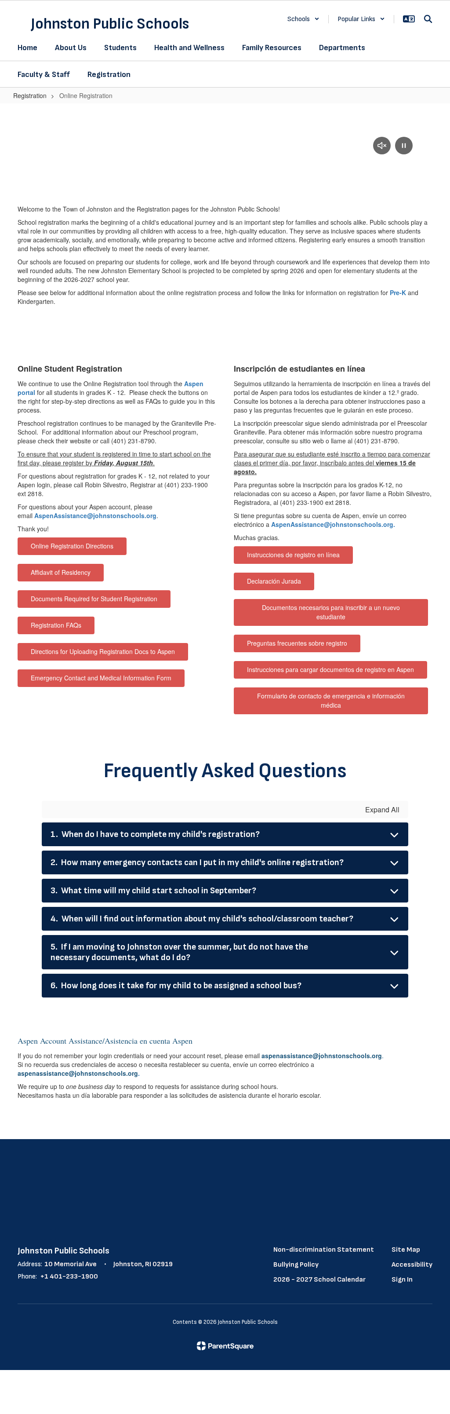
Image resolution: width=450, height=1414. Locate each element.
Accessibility (412, 1265)
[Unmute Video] (382, 146)
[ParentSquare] (225, 1345)
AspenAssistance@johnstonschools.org (95, 515)
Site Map (406, 1250)
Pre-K (398, 292)
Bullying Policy (296, 1265)
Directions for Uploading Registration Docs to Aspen (103, 651)
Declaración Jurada (274, 581)
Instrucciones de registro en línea (293, 554)
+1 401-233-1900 (69, 1276)
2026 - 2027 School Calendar (319, 1279)
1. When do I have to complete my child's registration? (155, 834)
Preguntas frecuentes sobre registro (297, 643)
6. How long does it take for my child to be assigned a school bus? (176, 985)
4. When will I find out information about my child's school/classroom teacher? (202, 918)
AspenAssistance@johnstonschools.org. (333, 524)
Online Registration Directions (72, 545)
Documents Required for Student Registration (94, 598)
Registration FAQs (56, 625)
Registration (30, 95)
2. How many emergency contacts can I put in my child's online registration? (197, 862)
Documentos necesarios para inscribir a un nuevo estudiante (331, 612)
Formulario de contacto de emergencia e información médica (331, 700)
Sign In (402, 1279)
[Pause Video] (404, 146)
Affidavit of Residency (61, 572)
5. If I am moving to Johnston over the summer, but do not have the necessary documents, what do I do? (179, 952)
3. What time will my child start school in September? (153, 890)
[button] (303, 19)
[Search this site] (428, 19)
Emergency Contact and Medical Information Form (101, 677)
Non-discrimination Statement (323, 1250)
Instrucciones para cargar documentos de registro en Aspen (330, 669)
